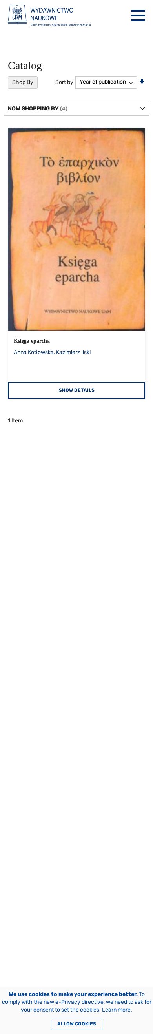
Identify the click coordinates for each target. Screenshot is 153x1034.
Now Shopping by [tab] (33, 108)
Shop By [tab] (22, 82)
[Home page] (49, 15)
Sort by (64, 82)
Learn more (116, 1010)
